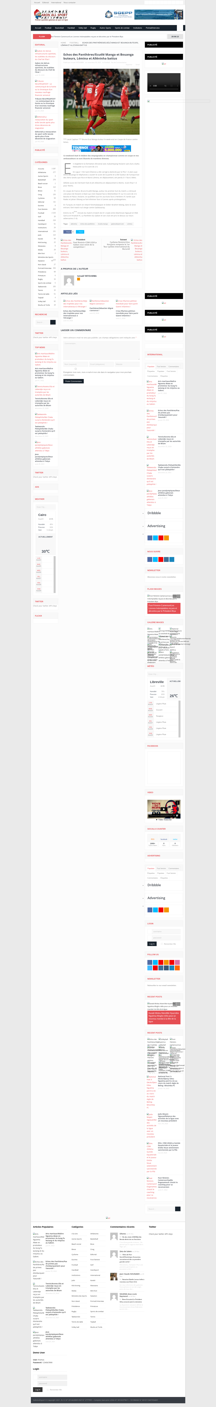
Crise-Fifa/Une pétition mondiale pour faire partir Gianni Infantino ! (127, 313)
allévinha (74, 224)
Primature (42, 275)
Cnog (40, 194)
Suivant (123, 239)
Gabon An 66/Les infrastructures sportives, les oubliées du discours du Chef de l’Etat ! (45, 67)
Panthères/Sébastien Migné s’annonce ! (101, 309)
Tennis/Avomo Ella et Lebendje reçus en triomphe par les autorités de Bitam (44, 402)
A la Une (41, 169)
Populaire (151, 367)
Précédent (80, 239)
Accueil (37, 3)
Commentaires (173, 367)
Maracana (41, 246)
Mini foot (41, 253)
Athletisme (42, 172)
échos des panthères (87, 224)
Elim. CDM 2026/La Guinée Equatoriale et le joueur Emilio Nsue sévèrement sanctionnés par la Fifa (169, 1138)
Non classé (42, 264)
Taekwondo (42, 286)
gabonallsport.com (117, 224)
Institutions (137, 28)
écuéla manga (103, 224)
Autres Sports (105, 28)
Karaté (40, 239)
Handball (71, 28)
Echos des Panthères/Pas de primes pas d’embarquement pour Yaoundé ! (168, 413)
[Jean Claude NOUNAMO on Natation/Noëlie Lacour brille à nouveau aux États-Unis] (114, 1268)
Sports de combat (122, 28)
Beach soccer (43, 183)
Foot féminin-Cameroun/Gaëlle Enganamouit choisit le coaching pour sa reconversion (168, 1174)
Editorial (45, 3)
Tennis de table (43, 294)
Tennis (40, 290)
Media (40, 250)
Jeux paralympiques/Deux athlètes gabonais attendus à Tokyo (44, 457)
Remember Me (170, 944)
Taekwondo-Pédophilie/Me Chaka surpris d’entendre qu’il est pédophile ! (45, 430)
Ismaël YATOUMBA (77, 62)
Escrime (41, 205)
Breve (40, 191)
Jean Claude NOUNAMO (130, 1265)
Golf (39, 216)
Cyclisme (41, 198)
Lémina (129, 224)
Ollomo (123, 1225)
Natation (41, 261)
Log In (152, 944)
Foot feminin (43, 209)
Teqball (40, 297)
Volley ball (82, 28)
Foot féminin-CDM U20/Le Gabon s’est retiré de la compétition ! (85, 244)
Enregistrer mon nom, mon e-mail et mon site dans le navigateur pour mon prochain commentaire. (97, 373)
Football (48, 28)
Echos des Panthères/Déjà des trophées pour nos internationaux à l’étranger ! (74, 314)
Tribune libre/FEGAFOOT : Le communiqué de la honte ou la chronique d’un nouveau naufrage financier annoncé (45, 103)
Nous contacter (70, 3)
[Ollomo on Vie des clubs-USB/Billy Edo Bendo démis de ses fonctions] (114, 1228)
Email (138, 65)
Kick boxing (42, 242)
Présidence (42, 272)
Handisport (42, 224)
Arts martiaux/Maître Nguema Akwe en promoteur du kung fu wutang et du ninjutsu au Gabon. (44, 373)
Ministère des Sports (45, 257)
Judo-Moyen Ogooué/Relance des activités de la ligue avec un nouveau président (168, 1109)
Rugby (93, 28)
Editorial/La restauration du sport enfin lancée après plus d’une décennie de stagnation (45, 135)
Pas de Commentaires (118, 62)
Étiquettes (151, 371)
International (56, 3)
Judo (39, 235)
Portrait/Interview (153, 28)
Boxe (40, 187)
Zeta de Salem (126, 1243)
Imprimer (129, 65)
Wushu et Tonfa (44, 305)
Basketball (59, 28)
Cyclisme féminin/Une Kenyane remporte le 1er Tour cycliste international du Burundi (117, 245)
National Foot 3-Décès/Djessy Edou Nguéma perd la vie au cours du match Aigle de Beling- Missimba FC (168, 1072)
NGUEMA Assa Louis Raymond (128, 1286)
